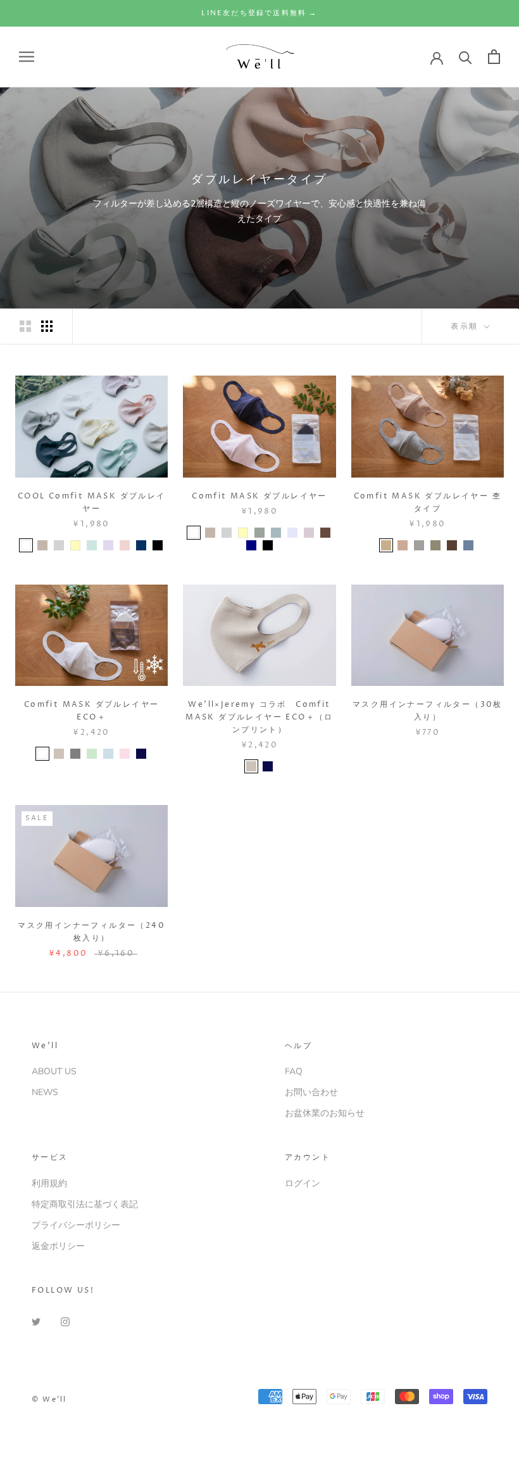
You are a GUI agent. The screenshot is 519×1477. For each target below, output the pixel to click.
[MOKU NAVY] (468, 545)
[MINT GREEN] (259, 533)
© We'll (49, 1399)
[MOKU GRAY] (419, 545)
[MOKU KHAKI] (435, 545)
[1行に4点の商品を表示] (47, 326)
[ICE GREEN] (92, 545)
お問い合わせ (311, 1092)
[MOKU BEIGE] (386, 545)
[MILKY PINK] (125, 754)
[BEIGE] (59, 754)
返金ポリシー (58, 1246)
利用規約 (49, 1183)
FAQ (294, 1071)
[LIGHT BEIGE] (42, 545)
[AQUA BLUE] (108, 754)
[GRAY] (75, 754)
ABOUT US (54, 1071)
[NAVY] (251, 545)
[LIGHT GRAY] (59, 545)
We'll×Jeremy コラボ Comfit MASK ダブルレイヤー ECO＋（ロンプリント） (259, 717)
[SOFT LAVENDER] (108, 545)
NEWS (45, 1092)
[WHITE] (26, 545)
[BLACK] (158, 545)
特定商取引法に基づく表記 (85, 1204)
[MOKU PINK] (402, 545)
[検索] (465, 56)
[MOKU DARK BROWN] (452, 545)
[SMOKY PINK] (309, 533)
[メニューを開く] (26, 56)
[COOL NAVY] (141, 545)
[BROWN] (325, 533)
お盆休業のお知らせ (325, 1113)
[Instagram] (65, 1321)
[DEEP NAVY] (141, 754)
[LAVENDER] (292, 533)
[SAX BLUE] (276, 533)
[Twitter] (36, 1321)
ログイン (302, 1183)
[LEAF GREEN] (92, 754)
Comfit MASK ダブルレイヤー (259, 496)
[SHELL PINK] (125, 545)
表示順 (466, 326)
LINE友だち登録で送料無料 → (259, 13)
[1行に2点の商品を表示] (25, 326)
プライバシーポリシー (76, 1225)
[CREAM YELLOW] (75, 545)
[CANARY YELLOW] (243, 533)
